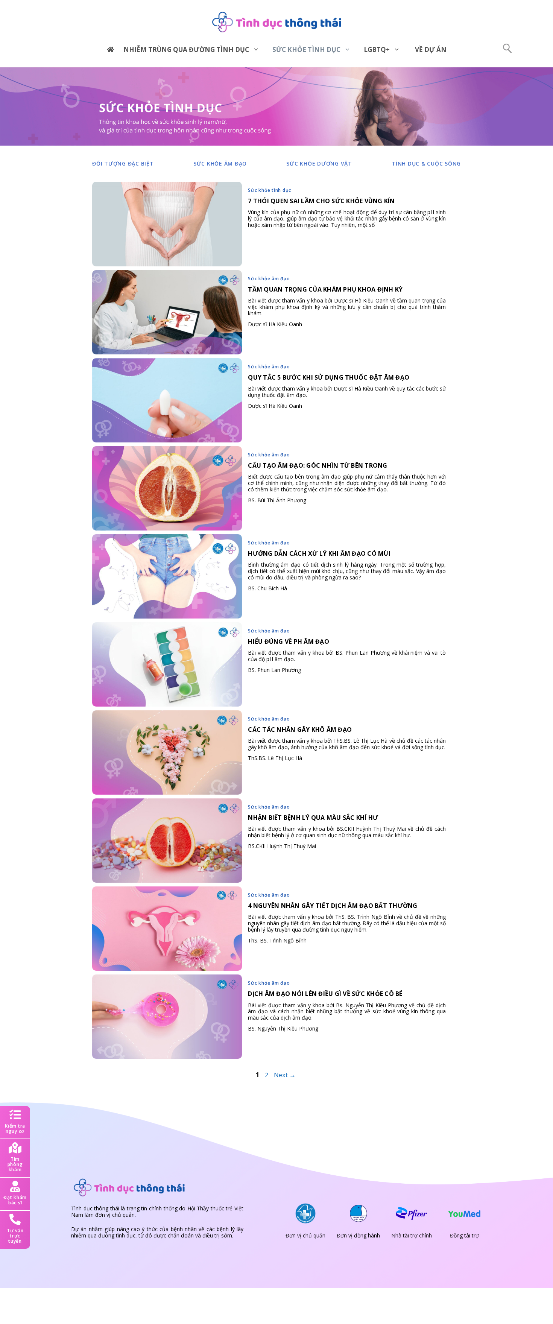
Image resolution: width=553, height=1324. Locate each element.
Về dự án (431, 49)
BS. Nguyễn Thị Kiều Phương (283, 1028)
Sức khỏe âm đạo (220, 164)
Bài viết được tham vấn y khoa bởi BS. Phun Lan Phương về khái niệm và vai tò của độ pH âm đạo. (347, 656)
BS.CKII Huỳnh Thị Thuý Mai (282, 846)
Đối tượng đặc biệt (123, 164)
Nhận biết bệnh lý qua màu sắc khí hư (313, 817)
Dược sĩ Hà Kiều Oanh (275, 324)
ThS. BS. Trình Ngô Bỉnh (277, 940)
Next (285, 1074)
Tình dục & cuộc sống (426, 164)
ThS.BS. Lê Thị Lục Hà (275, 758)
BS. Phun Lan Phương (274, 669)
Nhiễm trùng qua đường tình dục (186, 49)
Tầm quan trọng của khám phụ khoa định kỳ (325, 289)
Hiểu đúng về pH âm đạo (288, 641)
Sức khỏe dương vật (319, 164)
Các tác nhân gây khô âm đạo (300, 729)
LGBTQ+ (377, 49)
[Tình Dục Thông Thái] (277, 21)
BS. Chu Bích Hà (267, 588)
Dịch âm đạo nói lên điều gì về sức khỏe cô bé (325, 994)
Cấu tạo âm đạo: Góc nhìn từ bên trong (317, 465)
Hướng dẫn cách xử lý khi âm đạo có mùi (319, 553)
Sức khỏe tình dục (306, 49)
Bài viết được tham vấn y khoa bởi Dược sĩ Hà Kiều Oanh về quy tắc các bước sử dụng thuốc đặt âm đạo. (347, 391)
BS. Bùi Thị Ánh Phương (277, 500)
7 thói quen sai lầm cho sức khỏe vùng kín (321, 201)
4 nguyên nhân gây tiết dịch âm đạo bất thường (332, 905)
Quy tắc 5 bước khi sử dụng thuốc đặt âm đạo (328, 377)
